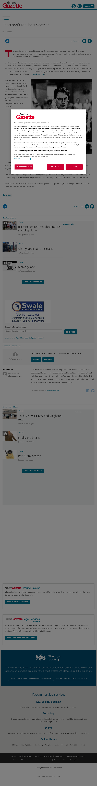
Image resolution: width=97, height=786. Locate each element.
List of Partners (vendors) (22, 159)
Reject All (55, 167)
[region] (48, 141)
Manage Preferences (24, 167)
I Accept (74, 167)
